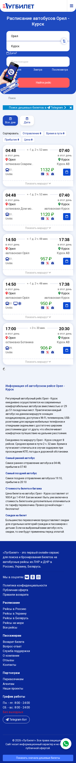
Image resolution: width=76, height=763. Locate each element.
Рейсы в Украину (15, 613)
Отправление (31, 133)
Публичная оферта (15, 590)
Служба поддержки (16, 651)
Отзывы (8, 660)
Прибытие (11, 139)
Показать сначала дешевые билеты (38, 757)
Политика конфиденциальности (25, 585)
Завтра (38, 69)
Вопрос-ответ (12, 646)
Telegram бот (18, 719)
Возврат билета (13, 642)
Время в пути (54, 133)
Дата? (13, 53)
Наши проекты (13, 688)
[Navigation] (70, 6)
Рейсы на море (13, 623)
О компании (11, 655)
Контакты (9, 665)
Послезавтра (60, 69)
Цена (27, 139)
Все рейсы (10, 627)
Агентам (8, 684)
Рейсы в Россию (14, 609)
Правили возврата (15, 594)
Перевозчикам (13, 679)
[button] (38, 184)
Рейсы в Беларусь (15, 618)
